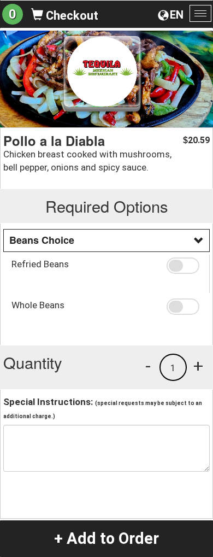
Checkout (70, 15)
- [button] (148, 365)
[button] (184, 265)
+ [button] (198, 365)
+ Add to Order (106, 538)
